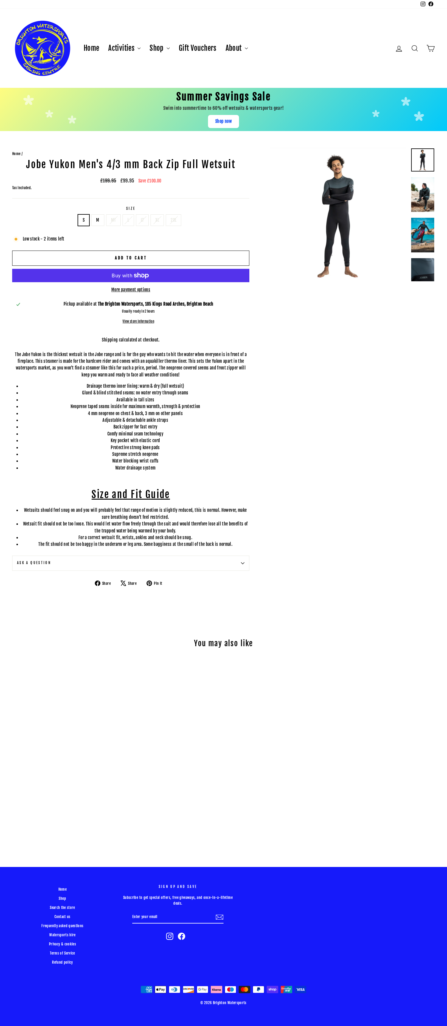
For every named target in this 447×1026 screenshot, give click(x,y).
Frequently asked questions (62, 926)
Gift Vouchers (198, 48)
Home (91, 48)
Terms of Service (62, 953)
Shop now (223, 121)
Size (130, 208)
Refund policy (62, 962)
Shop (157, 48)
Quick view (62, 806)
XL (157, 220)
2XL (173, 220)
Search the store (62, 907)
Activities (122, 48)
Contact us (62, 916)
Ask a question (34, 563)
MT (113, 220)
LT (142, 220)
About (234, 48)
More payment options (130, 289)
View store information (138, 321)
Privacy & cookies (62, 944)
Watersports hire (62, 935)
